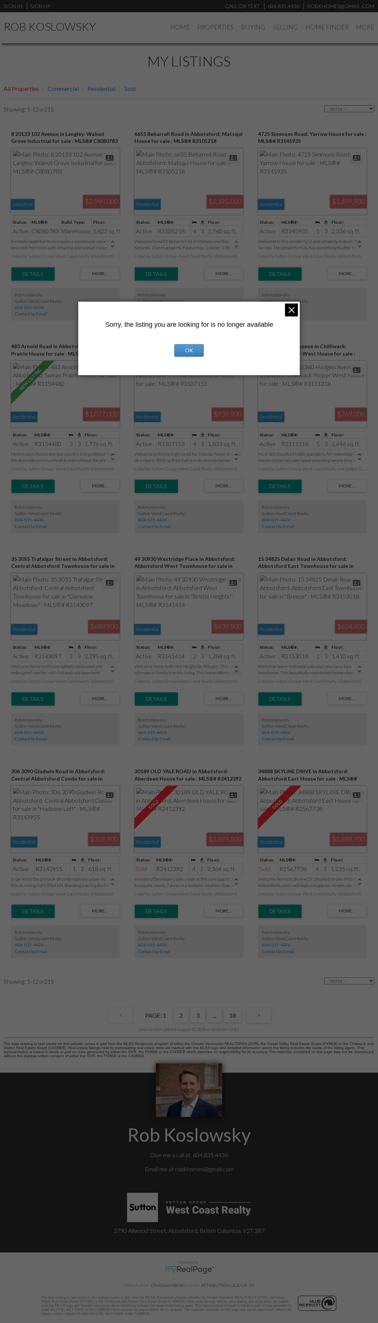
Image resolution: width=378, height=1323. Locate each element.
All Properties (21, 88)
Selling (285, 27)
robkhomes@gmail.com (204, 1168)
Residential (101, 88)
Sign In (13, 6)
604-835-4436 (29, 307)
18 (232, 1015)
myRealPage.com (189, 1270)
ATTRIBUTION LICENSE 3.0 (227, 1285)
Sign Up (40, 6)
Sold (129, 88)
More (365, 27)
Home (180, 27)
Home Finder (326, 27)
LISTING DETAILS (33, 274)
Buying (253, 27)
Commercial (63, 88)
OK (189, 350)
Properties (215, 27)
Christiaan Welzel (168, 1285)
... (214, 1015)
